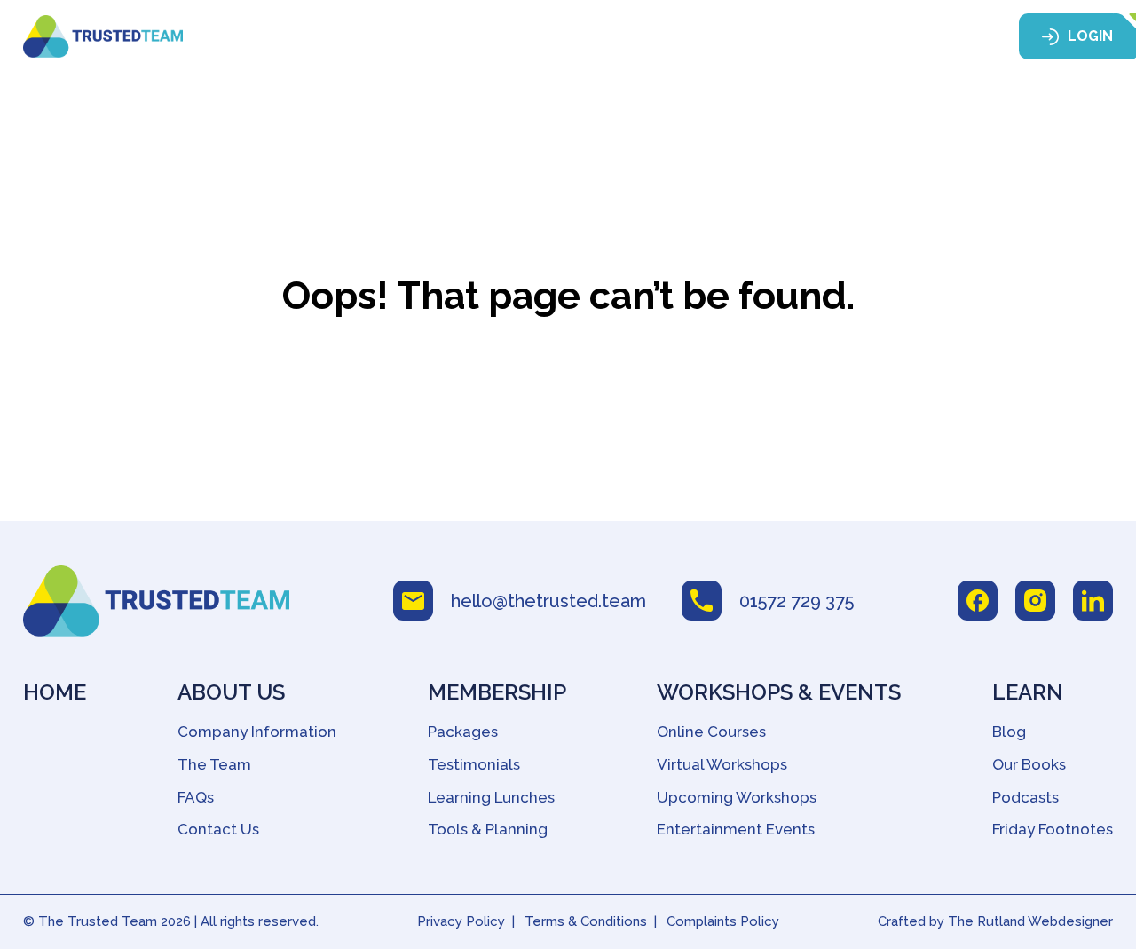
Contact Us (218, 829)
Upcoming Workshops (736, 797)
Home (293, 37)
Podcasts (1025, 797)
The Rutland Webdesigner (1030, 921)
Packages (463, 731)
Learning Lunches (491, 797)
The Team (214, 764)
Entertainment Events (736, 829)
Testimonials (474, 764)
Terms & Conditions (586, 921)
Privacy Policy (461, 921)
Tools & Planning (488, 829)
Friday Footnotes (1052, 829)
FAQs (196, 797)
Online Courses (711, 731)
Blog (1009, 731)
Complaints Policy (723, 921)
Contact (932, 37)
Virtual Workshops (722, 764)
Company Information (257, 731)
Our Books (1029, 764)
